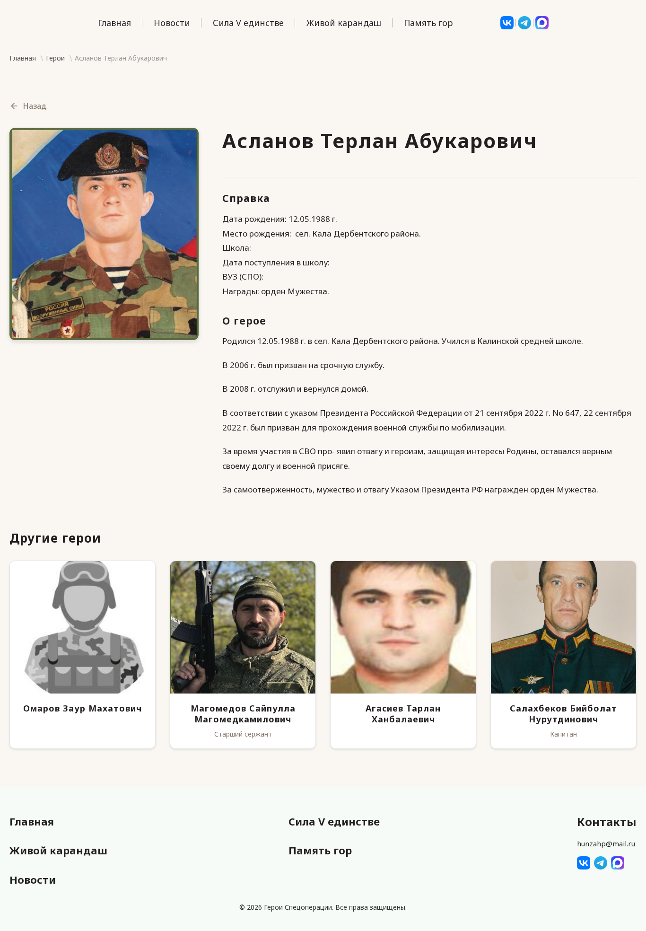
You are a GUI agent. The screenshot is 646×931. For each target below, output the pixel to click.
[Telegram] (524, 22)
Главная (114, 22)
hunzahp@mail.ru (606, 843)
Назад (34, 106)
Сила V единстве (248, 22)
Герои (55, 58)
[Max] (542, 22)
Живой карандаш (343, 22)
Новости (172, 22)
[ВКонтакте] (507, 22)
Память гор (428, 22)
